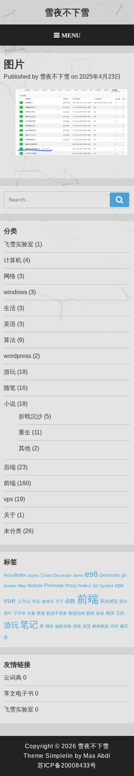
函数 (70, 601)
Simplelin (59, 756)
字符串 (19, 613)
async (33, 575)
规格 (77, 626)
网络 (10, 276)
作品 (36, 601)
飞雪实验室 (19, 244)
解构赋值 (100, 626)
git (123, 575)
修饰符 (48, 601)
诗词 (114, 626)
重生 (25, 432)
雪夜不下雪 (67, 12)
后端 (10, 467)
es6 (91, 574)
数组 (90, 613)
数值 (41, 613)
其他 (25, 448)
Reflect (84, 585)
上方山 (24, 601)
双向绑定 (109, 601)
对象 (31, 613)
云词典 (13, 677)
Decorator (63, 575)
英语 (10, 324)
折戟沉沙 (30, 416)
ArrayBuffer (15, 575)
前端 (10, 483)
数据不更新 (57, 613)
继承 (49, 626)
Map (22, 585)
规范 (87, 626)
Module (35, 585)
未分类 (13, 531)
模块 (110, 613)
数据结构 (76, 613)
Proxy (71, 585)
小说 (10, 404)
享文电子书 (19, 693)
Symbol (106, 585)
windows (15, 292)
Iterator (10, 585)
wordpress (17, 356)
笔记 (29, 624)
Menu (70, 35)
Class (46, 575)
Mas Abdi (96, 756)
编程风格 (63, 626)
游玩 (10, 372)
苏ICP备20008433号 (67, 765)
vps (8, 499)
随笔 (10, 388)
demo (78, 575)
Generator (109, 575)
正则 (120, 613)
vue (10, 600)
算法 (10, 340)
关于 (10, 515)
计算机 (13, 260)
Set (95, 585)
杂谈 (100, 613)
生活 (10, 308)
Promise (54, 585)
